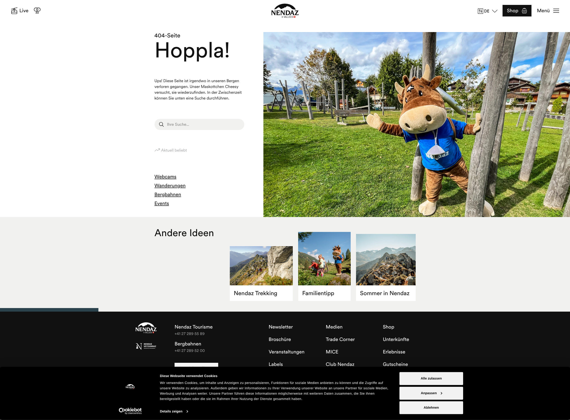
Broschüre (280, 339)
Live (23, 11)
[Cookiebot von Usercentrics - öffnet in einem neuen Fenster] (130, 411)
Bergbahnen (168, 194)
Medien (334, 327)
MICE (332, 352)
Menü (543, 11)
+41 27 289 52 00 (190, 350)
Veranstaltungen (287, 352)
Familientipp (318, 293)
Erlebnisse (394, 352)
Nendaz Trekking (255, 293)
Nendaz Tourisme (146, 328)
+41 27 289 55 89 (190, 333)
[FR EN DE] (489, 11)
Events (162, 203)
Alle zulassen (431, 378)
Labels (276, 364)
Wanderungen (170, 186)
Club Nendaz (340, 364)
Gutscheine (395, 364)
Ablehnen (431, 408)
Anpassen (429, 393)
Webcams (166, 177)
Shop (512, 11)
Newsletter (281, 327)
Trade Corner (340, 339)
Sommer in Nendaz (384, 293)
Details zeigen (171, 411)
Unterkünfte (396, 339)
